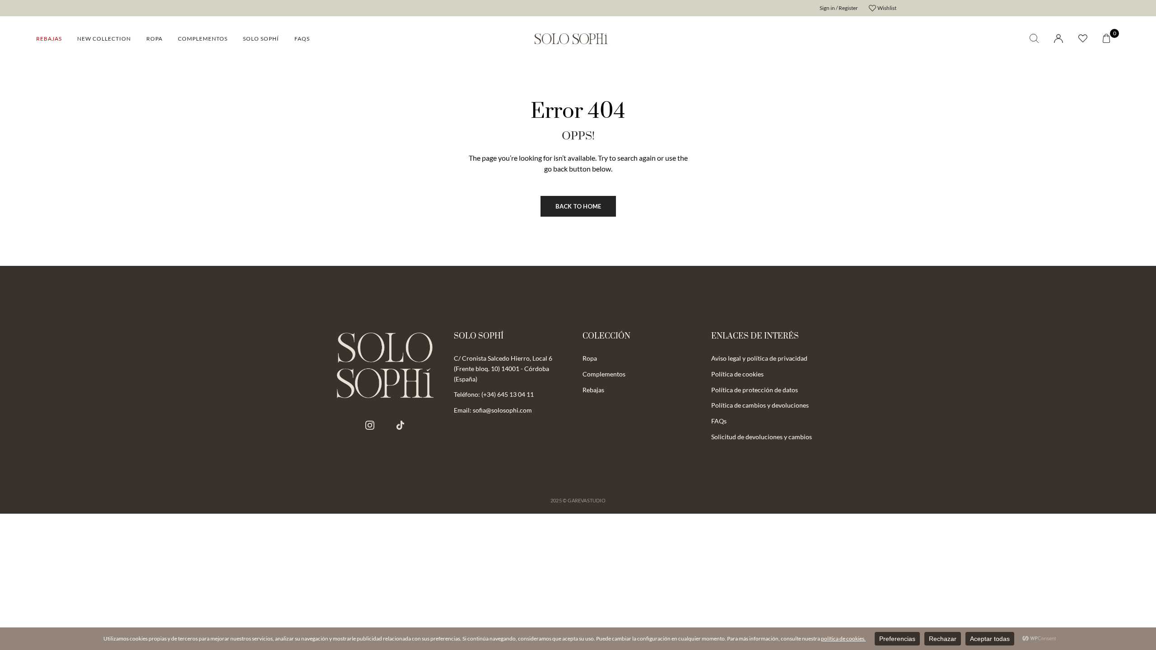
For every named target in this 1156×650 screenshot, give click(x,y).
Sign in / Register (839, 8)
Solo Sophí (261, 38)
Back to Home (578, 206)
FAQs (302, 38)
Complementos (203, 38)
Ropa (154, 38)
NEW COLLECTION (104, 38)
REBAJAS (49, 38)
